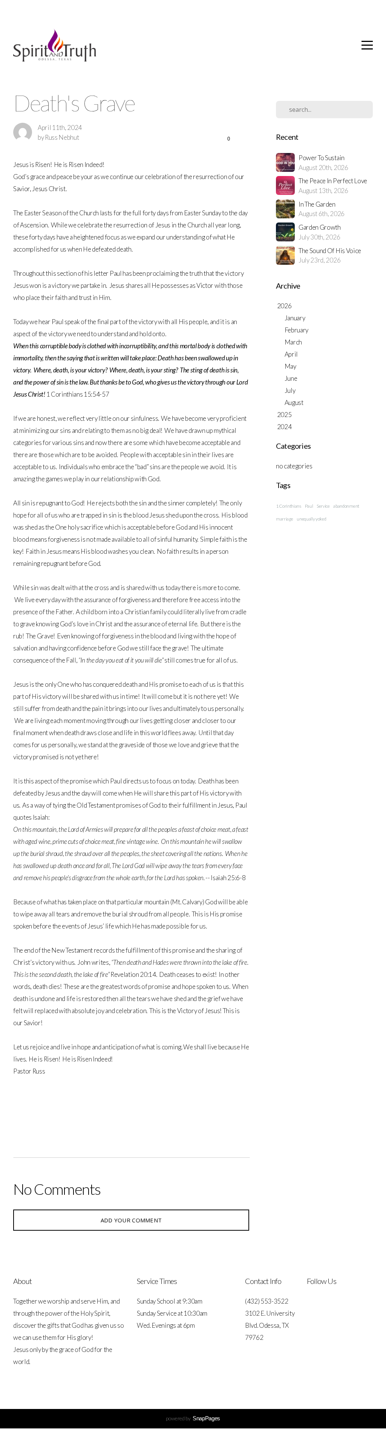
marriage (284, 519)
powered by (193, 1418)
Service (323, 506)
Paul (309, 506)
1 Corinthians (288, 506)
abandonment (346, 506)
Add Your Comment (131, 1220)
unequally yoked (311, 519)
